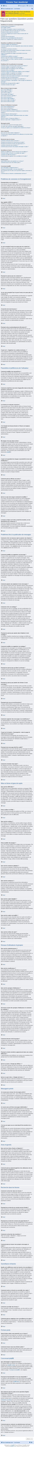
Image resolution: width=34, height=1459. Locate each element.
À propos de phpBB (15, 1370)
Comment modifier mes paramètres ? (9, 44)
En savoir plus (22, 13)
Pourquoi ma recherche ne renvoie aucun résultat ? (12, 142)
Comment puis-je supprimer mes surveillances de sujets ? (14, 156)
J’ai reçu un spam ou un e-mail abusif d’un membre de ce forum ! (16, 127)
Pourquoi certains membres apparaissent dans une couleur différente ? (14, 116)
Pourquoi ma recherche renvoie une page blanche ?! (13, 143)
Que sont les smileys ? (6, 92)
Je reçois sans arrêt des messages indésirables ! (12, 126)
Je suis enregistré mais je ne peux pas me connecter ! (13, 30)
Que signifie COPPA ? (6, 27)
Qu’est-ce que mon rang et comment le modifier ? (12, 57)
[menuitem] (5, 6)
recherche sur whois (6, 1399)
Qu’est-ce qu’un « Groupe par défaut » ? (10, 118)
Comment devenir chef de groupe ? (9, 113)
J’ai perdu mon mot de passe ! (8, 36)
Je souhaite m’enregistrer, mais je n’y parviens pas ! (13, 29)
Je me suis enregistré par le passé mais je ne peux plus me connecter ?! (14, 34)
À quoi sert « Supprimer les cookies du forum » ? (12, 39)
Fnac (30, 14)
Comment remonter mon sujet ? (8, 84)
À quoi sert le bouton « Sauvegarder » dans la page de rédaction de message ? (16, 81)
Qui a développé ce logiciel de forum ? (9, 167)
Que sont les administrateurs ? (8, 106)
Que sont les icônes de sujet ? (8, 101)
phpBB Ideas (16, 1381)
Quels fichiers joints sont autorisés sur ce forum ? (12, 161)
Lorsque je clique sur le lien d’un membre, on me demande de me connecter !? (16, 60)
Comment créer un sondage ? (8, 70)
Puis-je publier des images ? (7, 94)
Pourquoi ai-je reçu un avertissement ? (10, 77)
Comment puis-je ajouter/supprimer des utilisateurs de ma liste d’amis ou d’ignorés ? (17, 135)
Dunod (26, 14)
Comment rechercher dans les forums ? (10, 140)
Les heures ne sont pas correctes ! (9, 48)
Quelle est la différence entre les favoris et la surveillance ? (14, 151)
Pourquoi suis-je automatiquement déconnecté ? (12, 38)
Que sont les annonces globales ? (9, 95)
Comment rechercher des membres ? (9, 145)
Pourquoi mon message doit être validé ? (10, 83)
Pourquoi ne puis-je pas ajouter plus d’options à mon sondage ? (15, 71)
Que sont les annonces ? (6, 97)
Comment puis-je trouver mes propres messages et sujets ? (15, 146)
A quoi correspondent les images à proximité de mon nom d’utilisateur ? (14, 54)
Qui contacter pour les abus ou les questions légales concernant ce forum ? (16, 171)
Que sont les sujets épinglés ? (8, 98)
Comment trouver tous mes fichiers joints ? (11, 162)
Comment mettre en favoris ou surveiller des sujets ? (13, 153)
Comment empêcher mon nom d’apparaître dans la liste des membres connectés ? (17, 46)
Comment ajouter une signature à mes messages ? (12, 68)
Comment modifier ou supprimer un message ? (11, 67)
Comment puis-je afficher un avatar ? (9, 56)
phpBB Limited (11, 1365)
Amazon (7, 15)
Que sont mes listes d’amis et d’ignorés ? (10, 132)
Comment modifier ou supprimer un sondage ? (11, 73)
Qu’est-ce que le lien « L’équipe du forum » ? (11, 119)
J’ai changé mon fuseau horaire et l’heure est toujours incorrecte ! (16, 50)
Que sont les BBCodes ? (6, 89)
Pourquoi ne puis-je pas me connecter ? (10, 32)
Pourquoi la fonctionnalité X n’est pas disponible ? (12, 169)
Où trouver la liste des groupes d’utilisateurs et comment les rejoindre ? (14, 111)
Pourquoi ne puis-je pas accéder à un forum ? (11, 74)
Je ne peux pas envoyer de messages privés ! (11, 124)
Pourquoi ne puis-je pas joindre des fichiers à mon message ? (15, 75)
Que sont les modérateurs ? (7, 108)
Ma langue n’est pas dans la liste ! (8, 51)
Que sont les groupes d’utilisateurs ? (9, 109)
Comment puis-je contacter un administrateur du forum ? (14, 173)
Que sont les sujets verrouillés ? (8, 100)
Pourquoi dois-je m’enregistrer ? (8, 26)
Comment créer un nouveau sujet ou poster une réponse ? (14, 65)
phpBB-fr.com (13, 1446)
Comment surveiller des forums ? (8, 154)
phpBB (8, 452)
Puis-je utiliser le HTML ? (6, 91)
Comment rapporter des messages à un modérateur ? (13, 78)
